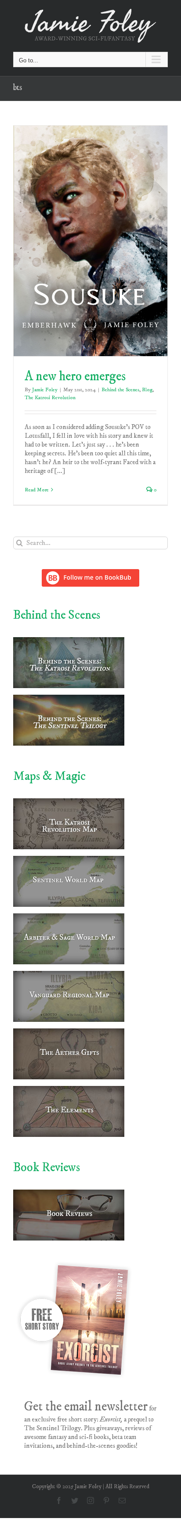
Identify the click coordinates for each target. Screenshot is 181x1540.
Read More (37, 490)
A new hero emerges (75, 376)
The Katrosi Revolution (50, 397)
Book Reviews (46, 1167)
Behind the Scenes (120, 389)
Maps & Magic (49, 776)
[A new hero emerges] (90, 241)
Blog (147, 389)
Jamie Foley (45, 389)
